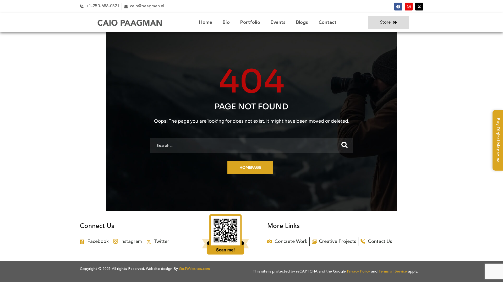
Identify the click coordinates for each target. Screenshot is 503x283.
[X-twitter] (419, 6)
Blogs (302, 22)
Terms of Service (393, 271)
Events (278, 22)
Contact (327, 22)
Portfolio (250, 22)
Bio (226, 22)
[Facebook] (398, 6)
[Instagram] (409, 6)
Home (205, 22)
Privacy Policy (358, 271)
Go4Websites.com (194, 269)
